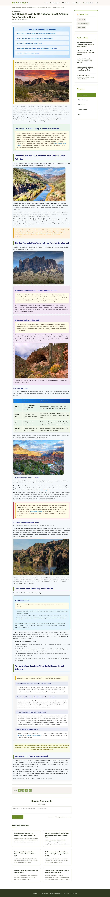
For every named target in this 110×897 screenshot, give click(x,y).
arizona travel (81, 19)
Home (46, 3)
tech (97, 3)
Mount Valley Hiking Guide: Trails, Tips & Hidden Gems (26, 871)
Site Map (66, 893)
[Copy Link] (30, 790)
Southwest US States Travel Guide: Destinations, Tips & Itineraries (84, 60)
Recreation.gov (44, 490)
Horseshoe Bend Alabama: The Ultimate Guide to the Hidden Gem (24, 834)
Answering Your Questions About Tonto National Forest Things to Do (37, 48)
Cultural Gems (66, 3)
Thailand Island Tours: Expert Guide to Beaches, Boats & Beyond (57, 871)
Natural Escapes (76, 3)
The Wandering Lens (20, 3)
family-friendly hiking (83, 23)
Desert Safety (81, 27)
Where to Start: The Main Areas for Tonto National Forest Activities (36, 33)
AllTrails (20, 735)
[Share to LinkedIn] (22, 790)
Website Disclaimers (55, 893)
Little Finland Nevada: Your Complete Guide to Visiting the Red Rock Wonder (85, 44)
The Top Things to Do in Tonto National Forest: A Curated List (35, 38)
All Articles (74, 893)
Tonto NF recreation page (33, 735)
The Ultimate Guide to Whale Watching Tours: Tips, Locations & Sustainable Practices (86, 68)
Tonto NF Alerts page (36, 511)
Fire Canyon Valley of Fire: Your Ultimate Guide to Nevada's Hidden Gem (25, 853)
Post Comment (18, 817)
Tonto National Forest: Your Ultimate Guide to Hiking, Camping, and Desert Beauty (57, 853)
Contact (35, 893)
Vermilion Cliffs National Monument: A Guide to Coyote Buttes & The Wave (85, 77)
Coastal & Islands (54, 3)
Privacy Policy (44, 893)
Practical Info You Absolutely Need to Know (29, 43)
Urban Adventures (88, 3)
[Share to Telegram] (26, 790)
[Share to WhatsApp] (19, 790)
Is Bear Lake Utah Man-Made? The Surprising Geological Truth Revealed (86, 52)
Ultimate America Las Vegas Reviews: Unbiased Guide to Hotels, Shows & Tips (57, 835)
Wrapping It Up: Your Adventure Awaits (28, 53)
